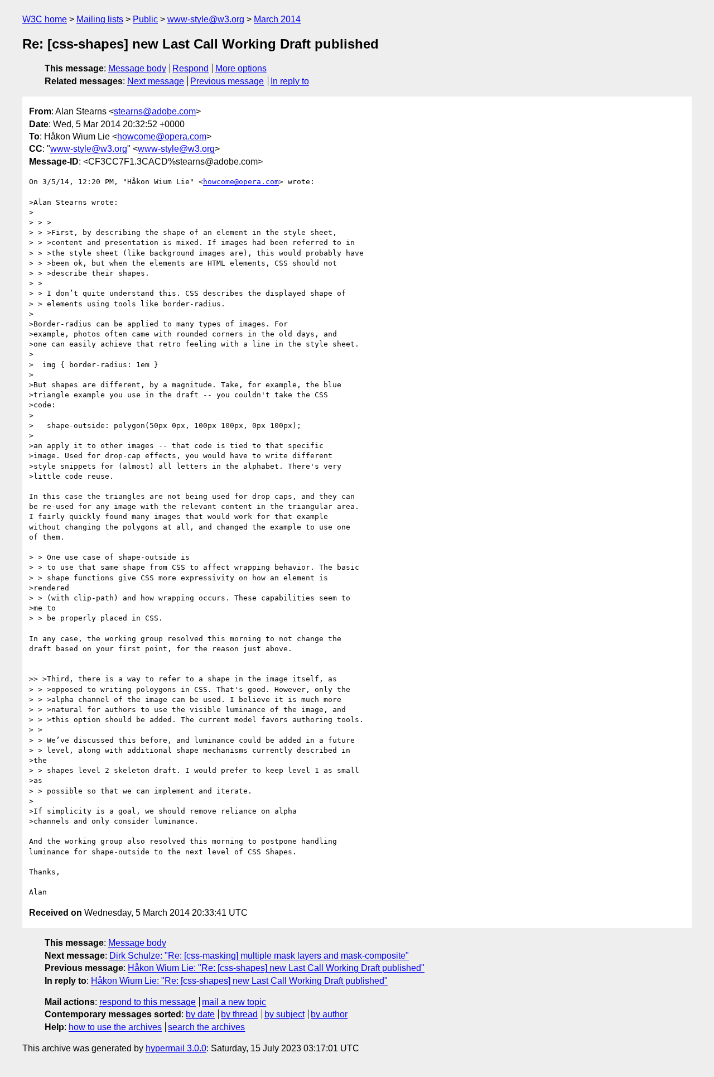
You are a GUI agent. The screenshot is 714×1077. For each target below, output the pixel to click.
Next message (155, 81)
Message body (137, 68)
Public (145, 19)
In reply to (290, 81)
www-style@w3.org (205, 19)
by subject (284, 1014)
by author (329, 1014)
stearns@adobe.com (155, 111)
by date (200, 1014)
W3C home (44, 19)
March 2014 (277, 19)
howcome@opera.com (161, 136)
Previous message (227, 81)
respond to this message (147, 1002)
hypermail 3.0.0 (176, 1048)
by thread (239, 1014)
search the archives (206, 1027)
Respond (190, 68)
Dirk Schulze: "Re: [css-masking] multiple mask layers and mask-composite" (259, 955)
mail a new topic (234, 1002)
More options (241, 68)
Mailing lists (99, 19)
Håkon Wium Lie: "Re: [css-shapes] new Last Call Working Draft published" (276, 968)
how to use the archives (115, 1027)
